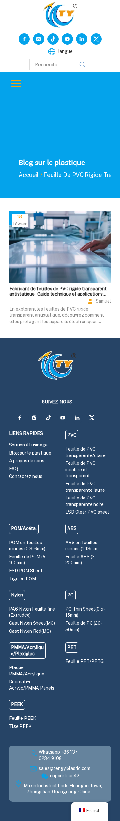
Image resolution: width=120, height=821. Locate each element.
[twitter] (96, 39)
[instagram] (38, 39)
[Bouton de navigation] (16, 83)
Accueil (29, 175)
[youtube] (67, 39)
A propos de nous (26, 460)
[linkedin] (81, 39)
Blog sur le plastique (30, 452)
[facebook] (24, 39)
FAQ (13, 468)
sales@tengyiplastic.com (64, 768)
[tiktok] (53, 39)
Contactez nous (25, 476)
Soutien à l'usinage (28, 444)
